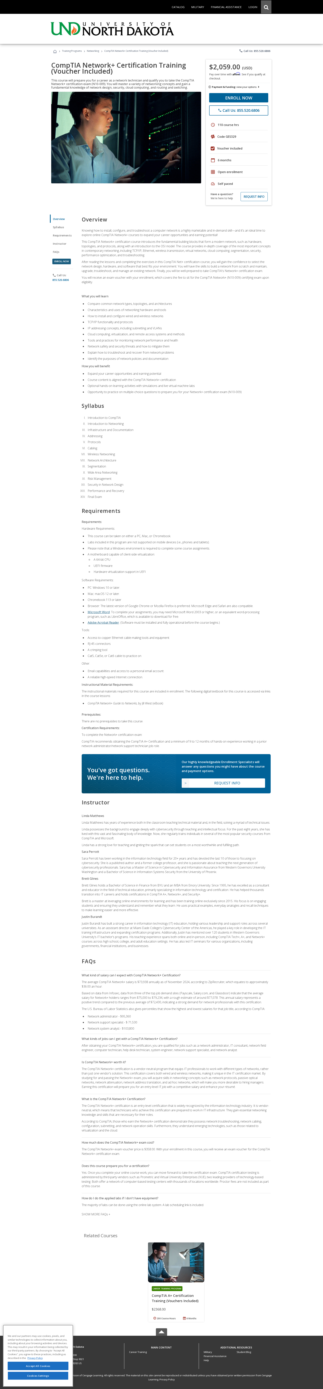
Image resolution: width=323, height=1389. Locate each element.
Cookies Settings (38, 1375)
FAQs (56, 252)
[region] (38, 1356)
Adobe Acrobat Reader (103, 622)
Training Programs (72, 51)
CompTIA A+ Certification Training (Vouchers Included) (175, 1298)
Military (208, 1352)
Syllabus (58, 227)
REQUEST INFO (254, 197)
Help (206, 1360)
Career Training (138, 1352)
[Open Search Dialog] (266, 6)
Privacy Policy (167, 1379)
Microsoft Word (99, 612)
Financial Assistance (215, 1356)
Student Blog (244, 1352)
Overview (59, 219)
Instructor (60, 243)
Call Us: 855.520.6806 (254, 51)
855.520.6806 (60, 280)
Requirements (62, 235)
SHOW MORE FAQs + (96, 1214)
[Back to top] (161, 1346)
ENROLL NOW (238, 98)
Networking (93, 51)
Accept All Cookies (38, 1366)
